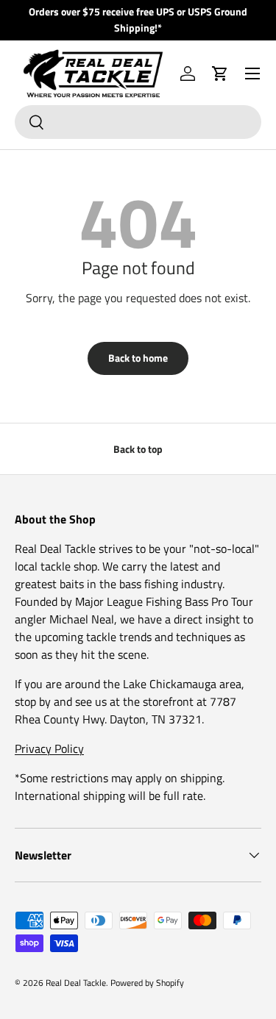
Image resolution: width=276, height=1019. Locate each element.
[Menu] (252, 73)
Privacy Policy (49, 748)
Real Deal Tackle (76, 983)
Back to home (138, 357)
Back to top (138, 449)
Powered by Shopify (147, 983)
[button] (220, 73)
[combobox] (138, 122)
